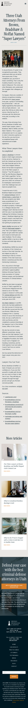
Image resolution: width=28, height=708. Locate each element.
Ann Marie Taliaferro (8, 303)
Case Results (14, 647)
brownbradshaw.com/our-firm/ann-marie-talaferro (13, 422)
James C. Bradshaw (8, 155)
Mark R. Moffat (6, 226)
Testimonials (14, 655)
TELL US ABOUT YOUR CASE (14, 639)
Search (14, 670)
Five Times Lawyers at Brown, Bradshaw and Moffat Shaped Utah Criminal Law (14, 466)
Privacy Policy (16, 700)
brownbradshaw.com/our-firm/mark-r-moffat (13, 413)
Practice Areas (14, 650)
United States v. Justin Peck (10, 197)
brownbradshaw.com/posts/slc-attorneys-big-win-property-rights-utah (14, 407)
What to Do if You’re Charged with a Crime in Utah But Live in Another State (13, 540)
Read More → (7, 471)
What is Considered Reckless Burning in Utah (13, 502)
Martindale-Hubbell (13, 228)
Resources (14, 661)
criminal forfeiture (9, 195)
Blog (14, 663)
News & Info (14, 42)
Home (14, 644)
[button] (25, 3)
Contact (14, 666)
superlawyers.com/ (11, 397)
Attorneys (14, 653)
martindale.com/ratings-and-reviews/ (13, 418)
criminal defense (10, 295)
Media (14, 658)
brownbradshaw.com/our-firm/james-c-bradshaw (13, 401)
